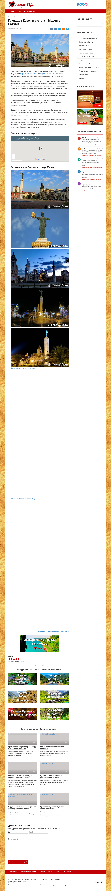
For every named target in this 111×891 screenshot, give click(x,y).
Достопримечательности (88, 38)
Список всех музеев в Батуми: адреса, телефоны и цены (20, 777)
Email (31, 832)
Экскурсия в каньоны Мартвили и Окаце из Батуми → (92, 179)
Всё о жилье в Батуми (87, 64)
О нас (58, 872)
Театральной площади (47, 74)
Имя (9, 832)
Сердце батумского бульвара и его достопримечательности (22, 808)
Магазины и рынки (85, 49)
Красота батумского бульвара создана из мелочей (52, 808)
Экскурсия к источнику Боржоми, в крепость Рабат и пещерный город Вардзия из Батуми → (92, 167)
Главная (12, 11)
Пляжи (81, 60)
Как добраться (84, 46)
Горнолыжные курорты (87, 71)
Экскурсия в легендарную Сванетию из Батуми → (92, 190)
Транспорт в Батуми (86, 42)
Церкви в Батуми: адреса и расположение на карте (51, 777)
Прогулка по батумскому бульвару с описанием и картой (22, 747)
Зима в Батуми (84, 75)
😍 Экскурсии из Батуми (27, 11)
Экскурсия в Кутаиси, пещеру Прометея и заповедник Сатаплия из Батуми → (92, 155)
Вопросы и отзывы (46, 872)
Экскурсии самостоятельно (89, 67)
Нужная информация (86, 53)
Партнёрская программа (28, 872)
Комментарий (13, 839)
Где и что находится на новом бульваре (52, 747)
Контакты (13, 872)
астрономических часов (28, 74)
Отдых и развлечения (87, 56)
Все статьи (67, 872)
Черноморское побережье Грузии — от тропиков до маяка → (92, 144)
